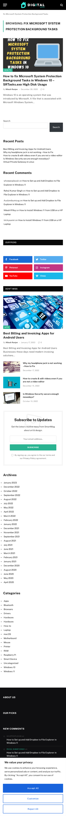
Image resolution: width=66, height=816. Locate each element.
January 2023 (10, 482)
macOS (7, 634)
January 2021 (10, 561)
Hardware (9, 617)
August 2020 (10, 570)
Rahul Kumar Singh (13, 190)
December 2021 (11, 528)
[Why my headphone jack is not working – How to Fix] (11, 367)
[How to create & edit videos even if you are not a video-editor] (11, 382)
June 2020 (9, 574)
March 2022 (10, 516)
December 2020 (12, 565)
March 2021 (9, 553)
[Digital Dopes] (33, 5)
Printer (7, 646)
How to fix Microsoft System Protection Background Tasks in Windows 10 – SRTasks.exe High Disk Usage (32, 80)
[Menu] (5, 5)
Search (6, 121)
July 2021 (8, 545)
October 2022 (10, 491)
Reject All (33, 809)
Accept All (33, 788)
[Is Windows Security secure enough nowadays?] (11, 398)
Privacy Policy (29, 458)
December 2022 (11, 487)
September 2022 (12, 495)
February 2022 (11, 520)
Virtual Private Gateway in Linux (18, 162)
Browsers (8, 609)
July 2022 (8, 503)
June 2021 (8, 549)
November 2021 (11, 532)
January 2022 (10, 524)
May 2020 (9, 578)
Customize (33, 798)
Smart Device (10, 659)
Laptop (7, 630)
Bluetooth (8, 605)
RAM (6, 651)
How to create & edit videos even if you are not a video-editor (32, 155)
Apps (6, 327)
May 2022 (8, 507)
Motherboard (10, 638)
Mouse (7, 642)
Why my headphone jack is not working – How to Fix (28, 152)
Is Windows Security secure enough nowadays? (26, 158)
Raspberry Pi (10, 655)
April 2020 (9, 582)
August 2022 (10, 499)
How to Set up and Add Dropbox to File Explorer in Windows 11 (31, 741)
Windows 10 (9, 667)
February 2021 (11, 557)
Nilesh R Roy (10, 210)
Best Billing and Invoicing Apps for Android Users (27, 149)
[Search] (61, 5)
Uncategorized (11, 663)
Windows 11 (9, 671)
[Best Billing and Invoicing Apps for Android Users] (33, 312)
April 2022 (9, 511)
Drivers (7, 613)
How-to (7, 70)
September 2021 (12, 536)
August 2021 (10, 540)
